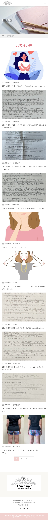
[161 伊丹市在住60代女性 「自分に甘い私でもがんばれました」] (24, 307)
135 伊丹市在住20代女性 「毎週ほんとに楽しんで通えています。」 (22, 451)
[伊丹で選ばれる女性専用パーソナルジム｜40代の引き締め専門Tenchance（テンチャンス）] (24, 489)
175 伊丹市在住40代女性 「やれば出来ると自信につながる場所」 (24, 208)
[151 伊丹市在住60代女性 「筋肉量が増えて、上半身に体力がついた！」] (24, 387)
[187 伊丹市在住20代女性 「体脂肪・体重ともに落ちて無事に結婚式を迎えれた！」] (24, 145)
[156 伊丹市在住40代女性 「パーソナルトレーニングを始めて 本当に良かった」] (24, 346)
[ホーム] (3, 35)
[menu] (45, 3)
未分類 (15, 324)
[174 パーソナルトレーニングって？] (24, 226)
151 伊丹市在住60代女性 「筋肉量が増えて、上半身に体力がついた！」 (24, 410)
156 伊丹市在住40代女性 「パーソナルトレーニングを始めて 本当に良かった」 (23, 368)
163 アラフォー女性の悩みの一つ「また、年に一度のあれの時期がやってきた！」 (23, 288)
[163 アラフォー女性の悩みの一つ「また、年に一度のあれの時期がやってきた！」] (24, 265)
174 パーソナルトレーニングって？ (14, 247)
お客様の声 (15, 82)
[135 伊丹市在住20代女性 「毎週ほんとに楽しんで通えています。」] (24, 429)
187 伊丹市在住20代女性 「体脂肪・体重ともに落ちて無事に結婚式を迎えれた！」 (24, 168)
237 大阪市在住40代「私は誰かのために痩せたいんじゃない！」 (23, 86)
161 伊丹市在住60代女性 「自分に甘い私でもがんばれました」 (23, 328)
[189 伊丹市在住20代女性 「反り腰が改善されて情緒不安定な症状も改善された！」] (24, 104)
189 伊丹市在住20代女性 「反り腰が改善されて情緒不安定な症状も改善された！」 (24, 126)
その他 (15, 282)
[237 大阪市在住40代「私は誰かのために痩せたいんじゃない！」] (24, 65)
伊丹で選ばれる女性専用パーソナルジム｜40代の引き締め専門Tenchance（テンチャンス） (28, 516)
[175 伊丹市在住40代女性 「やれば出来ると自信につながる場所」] (24, 187)
